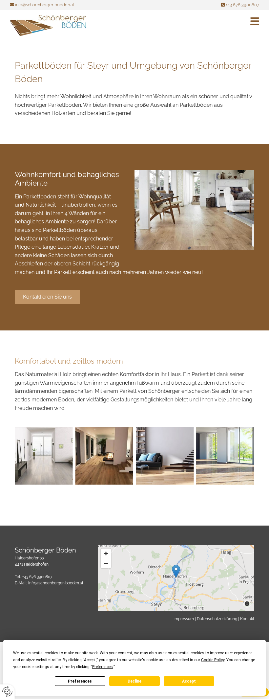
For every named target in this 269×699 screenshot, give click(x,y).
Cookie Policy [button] (212, 660)
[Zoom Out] (106, 563)
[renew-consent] (7, 691)
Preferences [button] (102, 667)
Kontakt (247, 619)
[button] (177, 21)
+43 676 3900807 (242, 4)
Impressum (184, 619)
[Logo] (48, 25)
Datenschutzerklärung (217, 619)
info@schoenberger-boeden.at (44, 4)
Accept (189, 681)
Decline (134, 681)
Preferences (80, 681)
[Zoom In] (106, 553)
